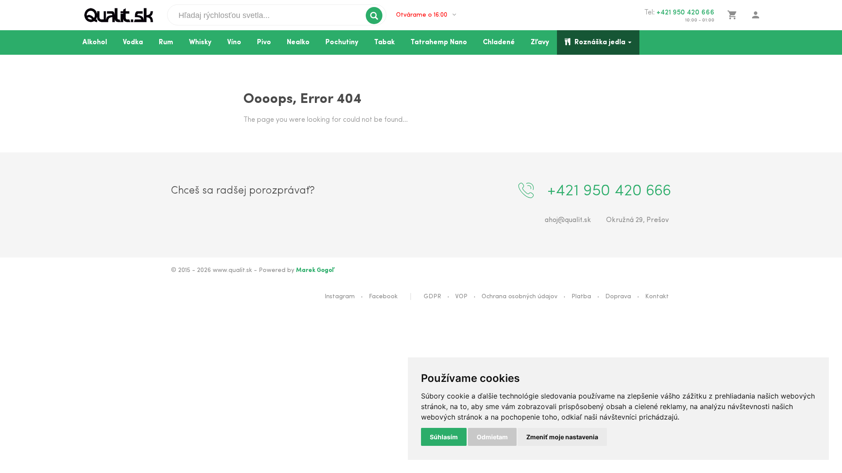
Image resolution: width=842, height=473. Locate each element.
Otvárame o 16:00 (422, 15)
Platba (581, 296)
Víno (234, 42)
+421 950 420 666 (685, 12)
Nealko (298, 42)
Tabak (384, 42)
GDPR (432, 296)
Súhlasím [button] (444, 437)
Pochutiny (341, 42)
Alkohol (94, 42)
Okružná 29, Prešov (637, 220)
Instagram (340, 296)
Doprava (618, 296)
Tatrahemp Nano (438, 42)
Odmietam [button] (492, 437)
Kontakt (657, 296)
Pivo (264, 42)
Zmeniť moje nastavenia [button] (562, 437)
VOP (461, 296)
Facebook (383, 296)
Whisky (200, 42)
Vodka (133, 42)
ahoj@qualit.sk (568, 220)
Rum (166, 42)
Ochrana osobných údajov (519, 296)
